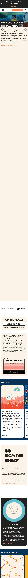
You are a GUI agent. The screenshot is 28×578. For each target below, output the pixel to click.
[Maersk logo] (19, 304)
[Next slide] (25, 29)
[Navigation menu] (25, 9)
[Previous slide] (2, 29)
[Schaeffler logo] (9, 304)
